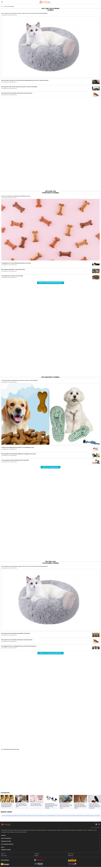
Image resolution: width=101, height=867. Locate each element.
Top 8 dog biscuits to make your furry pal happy (12, 275)
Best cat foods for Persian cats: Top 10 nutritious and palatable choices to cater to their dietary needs (24, 80)
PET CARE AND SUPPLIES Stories (50, 9)
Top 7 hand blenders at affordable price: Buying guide (21, 805)
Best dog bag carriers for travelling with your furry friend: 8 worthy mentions (18, 646)
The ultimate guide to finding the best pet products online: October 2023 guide (19, 380)
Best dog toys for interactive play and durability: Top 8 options (15, 633)
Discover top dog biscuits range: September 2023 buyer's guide (15, 196)
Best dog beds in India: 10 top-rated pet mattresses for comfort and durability (19, 86)
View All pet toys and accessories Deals (50, 653)
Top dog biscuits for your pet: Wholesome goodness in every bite (16, 263)
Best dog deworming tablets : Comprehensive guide (13, 269)
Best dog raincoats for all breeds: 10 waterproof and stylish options (16, 93)
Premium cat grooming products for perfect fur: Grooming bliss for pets (17, 447)
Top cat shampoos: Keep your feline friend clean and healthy (15, 460)
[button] (2, 2)
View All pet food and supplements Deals (50, 282)
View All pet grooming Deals (50, 467)
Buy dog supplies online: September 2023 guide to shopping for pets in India (18, 453)
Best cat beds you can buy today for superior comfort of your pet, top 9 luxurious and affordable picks (24, 13)
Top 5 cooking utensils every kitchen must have (36, 804)
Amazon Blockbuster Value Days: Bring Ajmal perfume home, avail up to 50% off (80, 805)
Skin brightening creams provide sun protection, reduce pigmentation (6, 805)
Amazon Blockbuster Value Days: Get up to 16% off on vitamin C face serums (66, 805)
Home (2, 6)
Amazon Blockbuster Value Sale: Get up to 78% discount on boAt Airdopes (51, 805)
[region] (50, 45)
